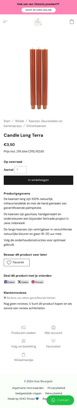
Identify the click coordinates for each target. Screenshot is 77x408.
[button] (38, 10)
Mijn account (53, 333)
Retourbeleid (53, 393)
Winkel (19, 121)
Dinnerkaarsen (36, 126)
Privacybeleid (56, 388)
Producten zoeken (23, 333)
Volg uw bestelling (23, 346)
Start (7, 121)
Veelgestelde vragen (28, 393)
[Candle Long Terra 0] (38, 78)
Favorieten (53, 346)
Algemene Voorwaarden (28, 388)
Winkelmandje (23, 360)
